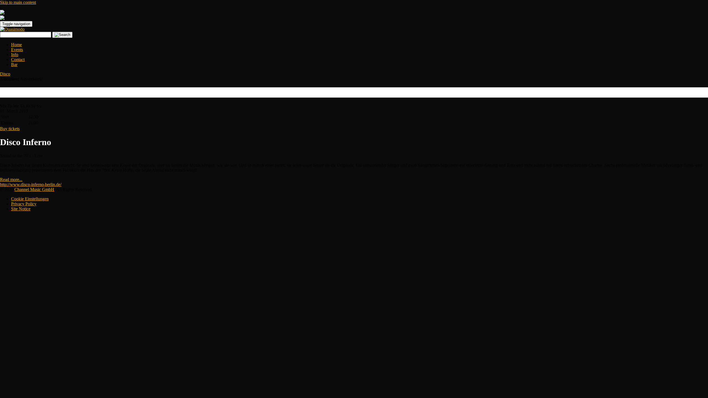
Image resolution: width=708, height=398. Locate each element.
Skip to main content (18, 2)
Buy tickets (10, 128)
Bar (14, 64)
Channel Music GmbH (34, 189)
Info (14, 54)
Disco (5, 74)
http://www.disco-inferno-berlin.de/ (30, 184)
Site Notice (20, 208)
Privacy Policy (24, 203)
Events (17, 49)
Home (16, 44)
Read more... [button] (11, 179)
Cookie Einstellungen (30, 199)
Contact (18, 59)
